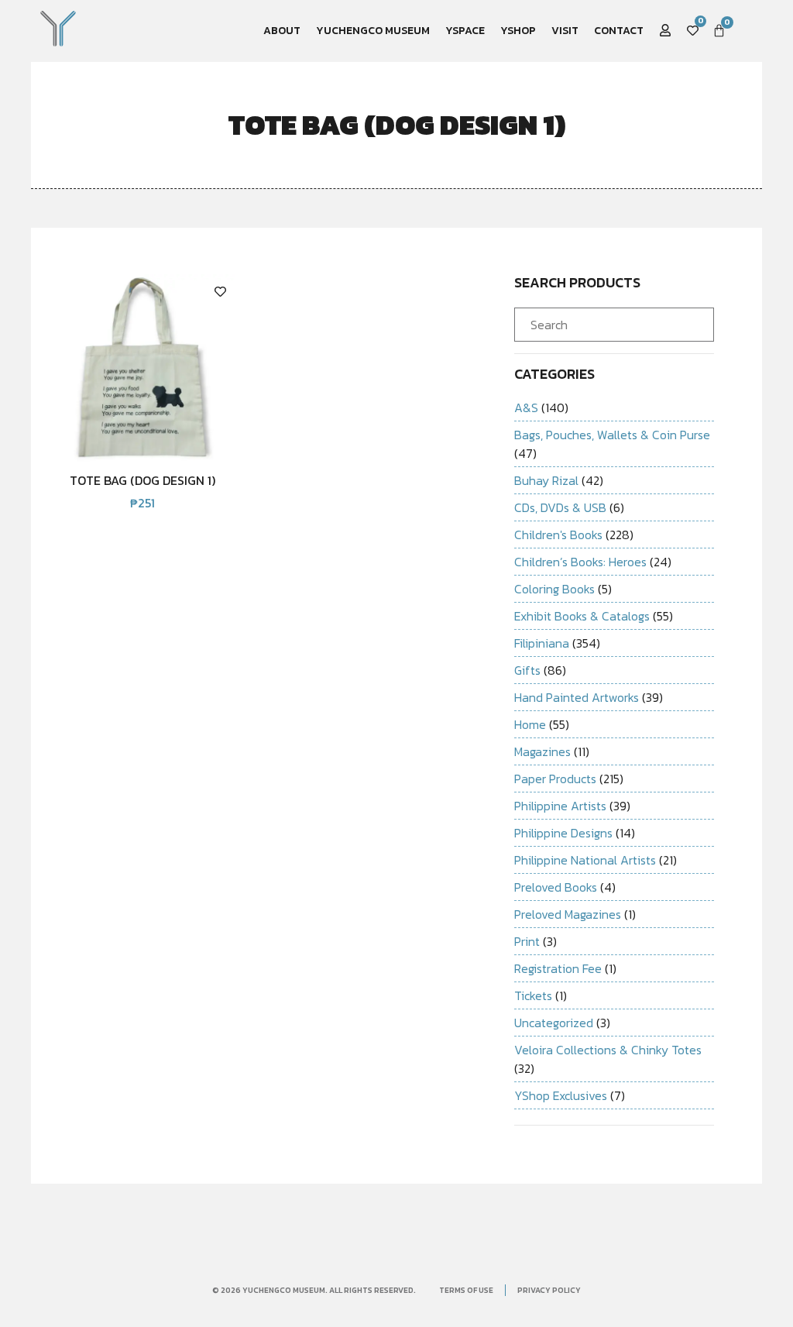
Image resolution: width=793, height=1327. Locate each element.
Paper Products (555, 778)
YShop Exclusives (560, 1095)
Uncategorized (553, 1022)
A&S (526, 407)
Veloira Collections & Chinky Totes (608, 1049)
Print (527, 941)
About (281, 30)
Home (530, 724)
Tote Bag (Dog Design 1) (142, 480)
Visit (564, 30)
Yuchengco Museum (373, 30)
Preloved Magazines (567, 914)
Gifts (527, 670)
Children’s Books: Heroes (580, 561)
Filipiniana (541, 643)
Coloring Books (554, 588)
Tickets (533, 995)
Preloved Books (555, 887)
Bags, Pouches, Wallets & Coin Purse (612, 434)
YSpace (465, 30)
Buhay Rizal (546, 480)
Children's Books (558, 534)
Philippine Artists (560, 805)
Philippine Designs (563, 832)
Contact (619, 30)
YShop (518, 30)
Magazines (542, 751)
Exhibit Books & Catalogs (582, 616)
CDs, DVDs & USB (560, 507)
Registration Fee (558, 968)
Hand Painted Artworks (576, 697)
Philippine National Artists (585, 860)
